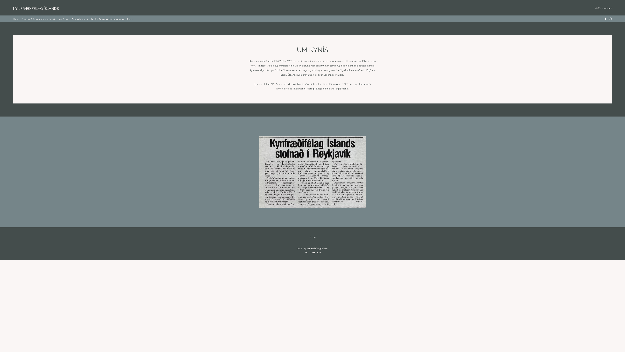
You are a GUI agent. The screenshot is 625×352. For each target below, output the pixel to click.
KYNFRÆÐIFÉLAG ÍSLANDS (36, 8)
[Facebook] (605, 18)
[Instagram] (610, 18)
